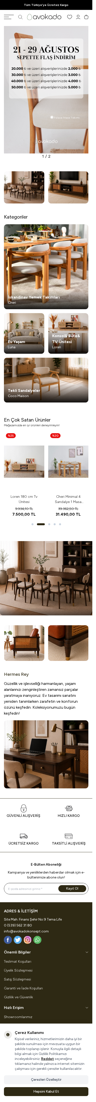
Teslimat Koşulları (17, 961)
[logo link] (44, 17)
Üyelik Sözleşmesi (18, 970)
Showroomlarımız (18, 1017)
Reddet (47, 1059)
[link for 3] (68, 187)
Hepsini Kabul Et (46, 1091)
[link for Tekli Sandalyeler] (46, 380)
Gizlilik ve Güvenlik (18, 997)
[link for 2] (24, 187)
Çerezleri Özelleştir (46, 1079)
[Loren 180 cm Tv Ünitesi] (24, 461)
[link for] (46, 89)
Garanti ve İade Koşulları (23, 988)
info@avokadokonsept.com (26, 931)
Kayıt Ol (72, 888)
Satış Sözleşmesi (17, 979)
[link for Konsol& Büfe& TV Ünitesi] (68, 333)
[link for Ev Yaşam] (24, 333)
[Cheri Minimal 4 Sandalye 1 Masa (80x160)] (68, 461)
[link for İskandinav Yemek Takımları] (46, 266)
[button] (32, 524)
